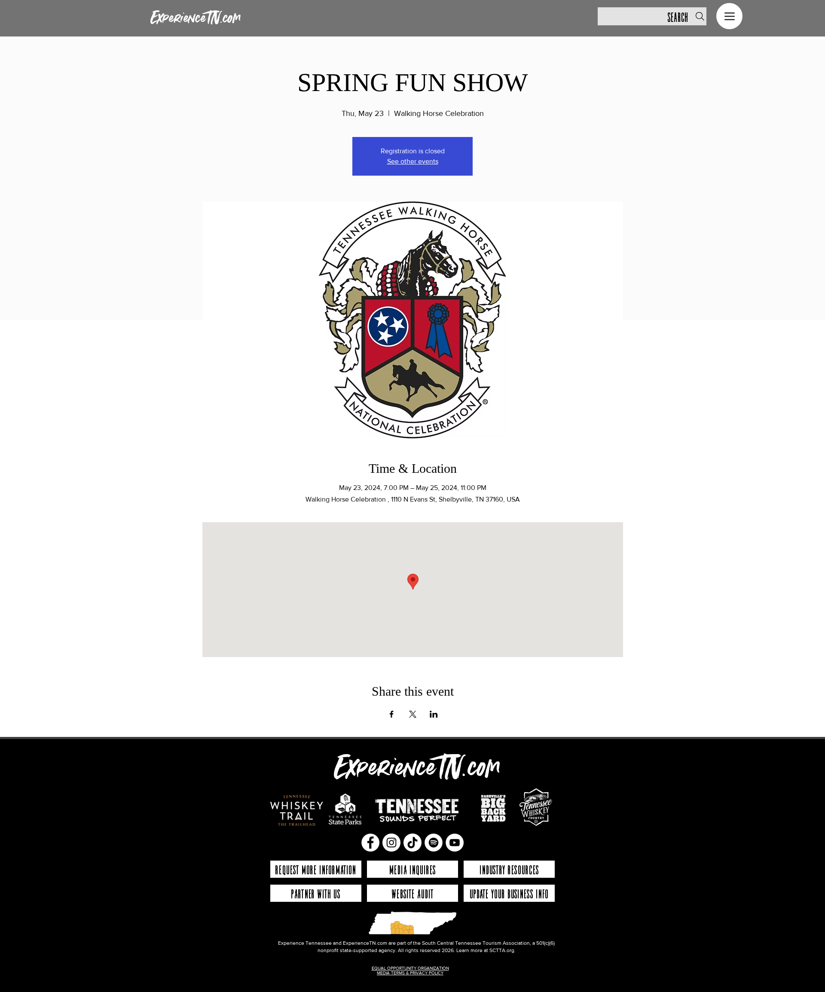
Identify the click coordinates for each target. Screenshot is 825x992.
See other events (412, 161)
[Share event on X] (413, 714)
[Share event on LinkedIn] (434, 714)
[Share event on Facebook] (392, 714)
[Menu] (729, 16)
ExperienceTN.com (195, 18)
